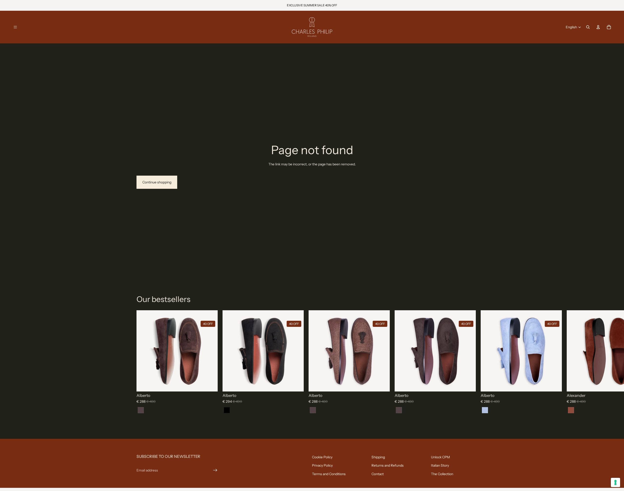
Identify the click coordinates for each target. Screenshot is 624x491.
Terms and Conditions (329, 474)
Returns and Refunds (387, 465)
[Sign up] (215, 470)
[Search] (588, 27)
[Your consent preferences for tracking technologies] (615, 482)
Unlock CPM (440, 457)
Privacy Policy (322, 465)
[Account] (598, 27)
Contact (377, 474)
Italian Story (440, 465)
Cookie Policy (322, 457)
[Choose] (213, 387)
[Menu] (15, 27)
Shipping (378, 457)
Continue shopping (156, 182)
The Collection (442, 474)
